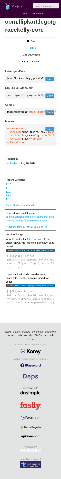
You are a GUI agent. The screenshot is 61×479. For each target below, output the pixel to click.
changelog (50, 331)
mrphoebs (11, 163)
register (38, 13)
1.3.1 (8, 195)
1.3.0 (8, 199)
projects (26, 331)
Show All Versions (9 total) (20, 205)
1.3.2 (8, 191)
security (28, 335)
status (16, 331)
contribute (37, 331)
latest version (34, 239)
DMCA (38, 335)
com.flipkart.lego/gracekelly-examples (27, 220)
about (8, 331)
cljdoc (33, 47)
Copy (50, 79)
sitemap (30, 339)
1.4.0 (8, 184)
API (52, 335)
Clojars (17, 6)
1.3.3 (8, 188)
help (46, 335)
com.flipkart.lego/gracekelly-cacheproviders (30, 216)
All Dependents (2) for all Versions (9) (26, 226)
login (24, 13)
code (19, 335)
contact (11, 335)
